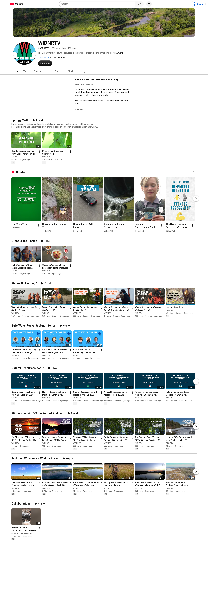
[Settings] (186, 4)
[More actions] (40, 151)
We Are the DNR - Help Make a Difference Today (96, 79)
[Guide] (5, 4)
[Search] (139, 4)
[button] (80, 109)
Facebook (44, 57)
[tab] (16, 71)
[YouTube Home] (16, 4)
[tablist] (104, 71)
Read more (80, 109)
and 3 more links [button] (57, 57)
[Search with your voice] (149, 4)
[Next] (196, 198)
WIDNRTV (15, 157)
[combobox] (97, 4)
